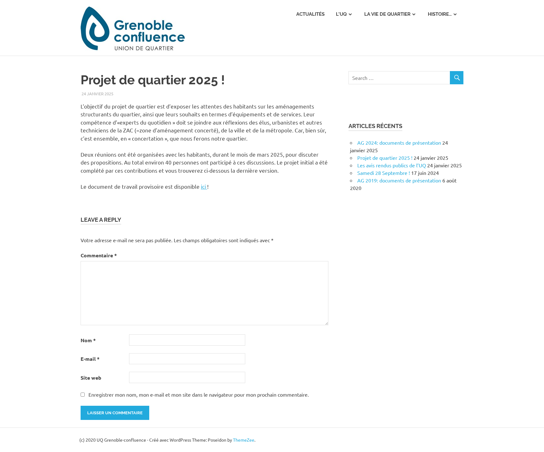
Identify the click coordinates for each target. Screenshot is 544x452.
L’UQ (341, 14)
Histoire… (440, 14)
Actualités (310, 14)
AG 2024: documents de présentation (399, 142)
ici (204, 186)
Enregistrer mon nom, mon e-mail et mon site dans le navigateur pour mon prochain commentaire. (198, 394)
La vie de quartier (387, 14)
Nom (88, 340)
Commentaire (99, 255)
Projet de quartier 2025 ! (384, 157)
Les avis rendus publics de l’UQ (391, 165)
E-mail (90, 358)
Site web (91, 377)
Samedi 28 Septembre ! (383, 173)
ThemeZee (243, 440)
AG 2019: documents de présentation (399, 180)
